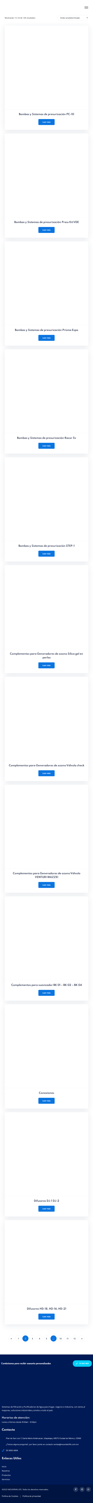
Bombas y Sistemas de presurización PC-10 (46, 114)
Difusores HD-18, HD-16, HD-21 (46, 1309)
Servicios (6, 1479)
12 (75, 1338)
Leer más (46, 122)
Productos (6, 1475)
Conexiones (46, 1093)
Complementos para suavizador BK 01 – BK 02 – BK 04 (46, 985)
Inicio (4, 1466)
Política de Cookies (10, 1496)
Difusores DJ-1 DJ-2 (46, 1201)
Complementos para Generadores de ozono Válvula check (46, 765)
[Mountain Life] (7, 6)
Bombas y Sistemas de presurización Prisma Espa (46, 330)
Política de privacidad (32, 1496)
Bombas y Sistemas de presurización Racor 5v (46, 438)
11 (68, 1338)
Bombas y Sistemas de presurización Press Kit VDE (46, 222)
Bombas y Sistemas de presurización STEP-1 (47, 546)
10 (60, 1338)
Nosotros (6, 1471)
